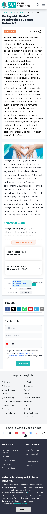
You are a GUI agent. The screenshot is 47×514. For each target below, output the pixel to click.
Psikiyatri (27, 390)
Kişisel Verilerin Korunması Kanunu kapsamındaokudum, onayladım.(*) (24, 354)
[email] (42, 309)
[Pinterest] (37, 433)
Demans (5, 417)
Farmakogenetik (32, 462)
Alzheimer (6, 386)
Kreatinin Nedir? (30, 417)
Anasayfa (5, 12)
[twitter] (13, 309)
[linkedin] (19, 309)
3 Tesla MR (29, 458)
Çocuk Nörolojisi (8, 398)
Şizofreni (27, 382)
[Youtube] (16, 433)
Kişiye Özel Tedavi (31, 413)
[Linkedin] (30, 433)
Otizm (4, 394)
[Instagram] (23, 433)
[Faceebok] (3, 433)
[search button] (37, 4)
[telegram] (36, 309)
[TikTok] (43, 433)
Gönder (24, 364)
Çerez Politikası (20, 503)
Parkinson (28, 401)
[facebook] (7, 309)
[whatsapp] (24, 309)
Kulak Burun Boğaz (32, 398)
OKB (25, 405)
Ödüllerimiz (6, 456)
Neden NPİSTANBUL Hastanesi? (11, 451)
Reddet (30, 493)
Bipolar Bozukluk (9, 390)
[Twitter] (10, 433)
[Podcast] (25, 435)
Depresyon (28, 386)
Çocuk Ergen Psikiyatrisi (12, 401)
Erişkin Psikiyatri (8, 413)
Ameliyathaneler (8, 460)
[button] (7, 344)
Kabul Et (23, 509)
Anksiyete (6, 382)
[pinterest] (30, 309)
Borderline (28, 409)
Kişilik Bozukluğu (32, 454)
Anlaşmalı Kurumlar (10, 468)
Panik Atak (29, 465)
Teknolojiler (6, 464)
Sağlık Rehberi (13, 12)
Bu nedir (33, 31)
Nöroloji (27, 394)
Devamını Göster (21, 242)
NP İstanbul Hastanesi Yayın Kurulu (19, 283)
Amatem (6, 409)
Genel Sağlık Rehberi (21, 12)
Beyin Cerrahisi (8, 405)
